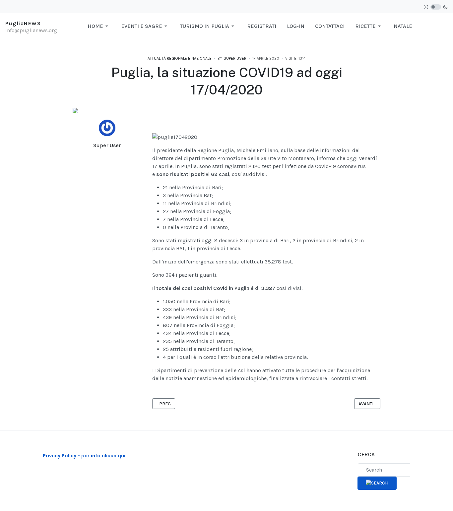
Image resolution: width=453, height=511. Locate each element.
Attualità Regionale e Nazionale (180, 58)
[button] (99, 26)
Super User (107, 145)
